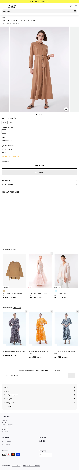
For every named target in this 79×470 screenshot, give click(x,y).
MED (17, 122)
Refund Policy (5, 429)
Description (6, 180)
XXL (36, 122)
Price (3, 137)
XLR (30, 122)
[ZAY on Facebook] (44, 441)
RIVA (14, 250)
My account (5, 431)
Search (4, 422)
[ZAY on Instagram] (41, 441)
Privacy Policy (16, 466)
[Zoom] (66, 109)
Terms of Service (6, 427)
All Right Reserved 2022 (31, 466)
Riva (3, 23)
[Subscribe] (71, 375)
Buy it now (39, 172)
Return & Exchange (7, 425)
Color (7, 127)
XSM (4, 122)
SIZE (8, 118)
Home (3, 17)
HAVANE (4, 131)
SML (11, 122)
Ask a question (7, 184)
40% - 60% (17, 307)
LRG (24, 122)
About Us (4, 420)
